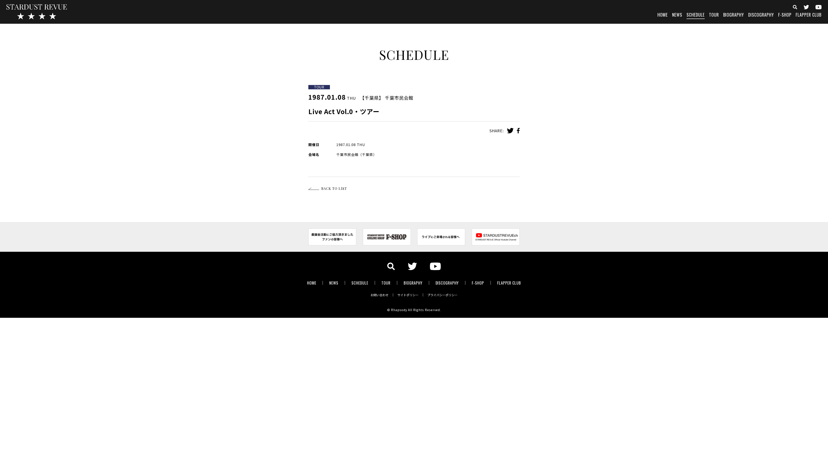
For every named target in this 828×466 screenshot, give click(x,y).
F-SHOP (785, 15)
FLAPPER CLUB (809, 15)
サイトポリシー (408, 294)
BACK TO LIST (334, 188)
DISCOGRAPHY (761, 15)
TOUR (714, 15)
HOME (662, 15)
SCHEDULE (696, 15)
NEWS (677, 15)
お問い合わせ (379, 294)
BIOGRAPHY (733, 15)
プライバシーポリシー (442, 294)
